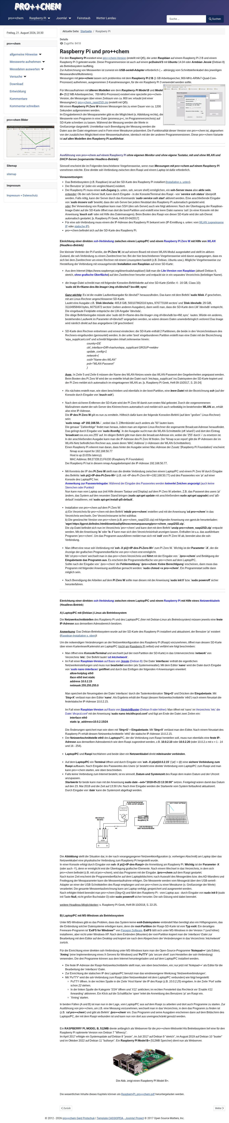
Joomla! (61, 18)
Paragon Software (131, 930)
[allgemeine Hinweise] (40, 54)
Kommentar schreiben (24, 106)
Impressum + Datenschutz (22, 195)
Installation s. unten (177, 182)
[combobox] (186, 19)
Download (16, 84)
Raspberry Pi (37, 18)
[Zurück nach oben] (223, 1116)
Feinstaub (83, 18)
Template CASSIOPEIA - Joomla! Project (120, 1118)
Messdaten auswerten (25, 69)
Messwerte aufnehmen (25, 62)
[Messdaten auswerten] (42, 69)
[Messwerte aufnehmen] (43, 62)
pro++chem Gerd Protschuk (79, 1118)
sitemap (11, 174)
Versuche (16, 76)
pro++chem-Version (114, 58)
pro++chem (15, 18)
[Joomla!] (69, 18)
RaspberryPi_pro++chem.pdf (138, 1094)
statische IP (81, 226)
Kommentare (18, 98)
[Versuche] (24, 76)
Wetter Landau (106, 18)
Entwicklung (18, 91)
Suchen (216, 18)
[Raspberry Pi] (48, 18)
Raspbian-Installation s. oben (78, 635)
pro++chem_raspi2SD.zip (93, 102)
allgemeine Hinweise (24, 54)
